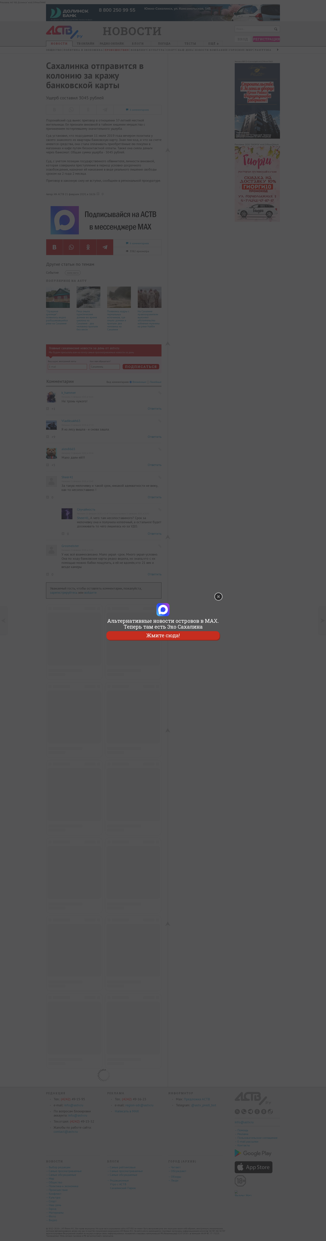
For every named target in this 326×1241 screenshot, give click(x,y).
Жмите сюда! (163, 635)
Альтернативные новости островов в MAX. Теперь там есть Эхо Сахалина (163, 623)
